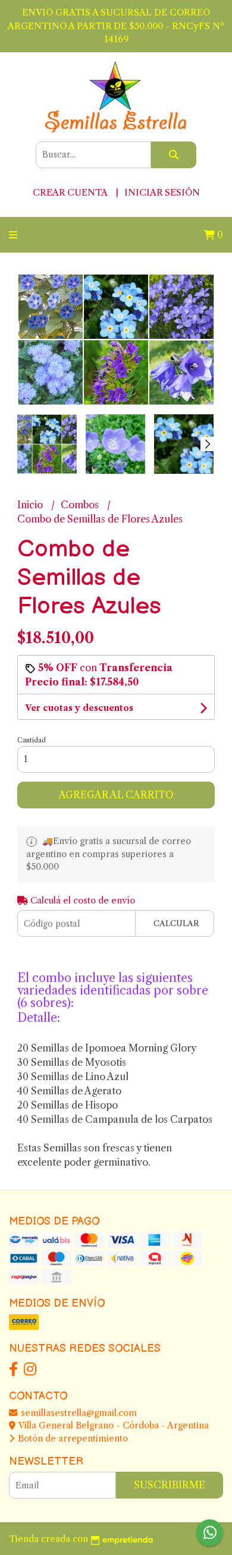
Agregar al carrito (116, 795)
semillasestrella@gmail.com (77, 1413)
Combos (81, 505)
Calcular (176, 923)
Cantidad (31, 740)
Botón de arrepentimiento (71, 1438)
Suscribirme (169, 1485)
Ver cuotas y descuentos (79, 708)
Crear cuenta (70, 192)
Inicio (31, 505)
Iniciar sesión (162, 192)
